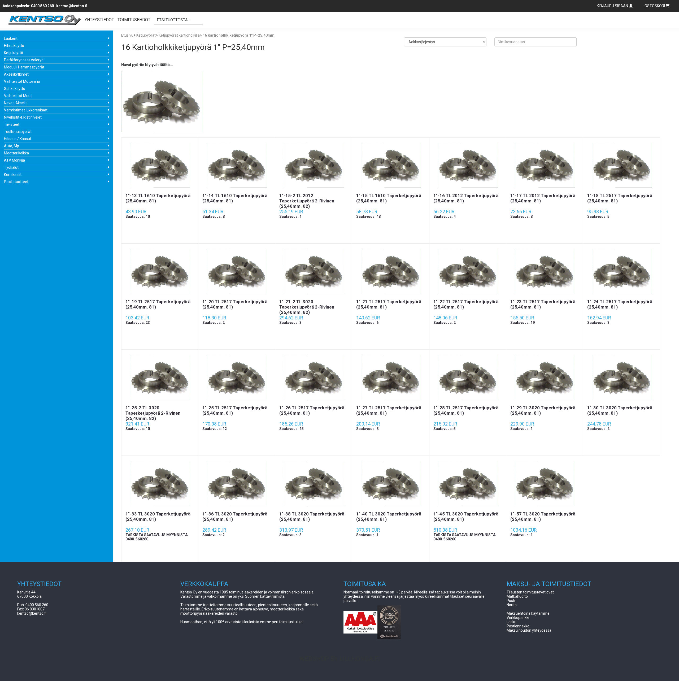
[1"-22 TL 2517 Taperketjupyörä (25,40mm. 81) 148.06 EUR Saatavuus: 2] (467, 271)
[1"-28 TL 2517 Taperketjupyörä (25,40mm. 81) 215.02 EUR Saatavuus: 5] (467, 377)
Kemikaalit (12, 174)
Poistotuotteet (16, 182)
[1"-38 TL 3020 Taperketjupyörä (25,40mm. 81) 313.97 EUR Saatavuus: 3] (313, 484)
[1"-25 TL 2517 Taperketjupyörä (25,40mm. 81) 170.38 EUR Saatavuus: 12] (236, 377)
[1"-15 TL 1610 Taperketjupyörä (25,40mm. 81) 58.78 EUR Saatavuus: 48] (390, 165)
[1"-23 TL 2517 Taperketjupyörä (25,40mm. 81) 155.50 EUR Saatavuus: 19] (544, 271)
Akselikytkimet (16, 74)
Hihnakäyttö (14, 46)
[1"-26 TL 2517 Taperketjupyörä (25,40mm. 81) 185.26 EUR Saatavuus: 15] (313, 377)
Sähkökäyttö (14, 88)
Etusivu (127, 35)
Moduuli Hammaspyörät (24, 67)
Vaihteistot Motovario (22, 81)
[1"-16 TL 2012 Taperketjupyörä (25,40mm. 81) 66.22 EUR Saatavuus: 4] (467, 165)
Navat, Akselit (15, 103)
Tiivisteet (11, 124)
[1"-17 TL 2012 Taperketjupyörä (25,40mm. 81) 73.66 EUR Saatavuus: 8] (544, 165)
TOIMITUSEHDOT (133, 19)
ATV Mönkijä (14, 160)
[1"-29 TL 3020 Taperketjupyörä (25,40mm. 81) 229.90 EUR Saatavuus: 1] (544, 377)
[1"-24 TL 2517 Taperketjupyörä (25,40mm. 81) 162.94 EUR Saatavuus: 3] (621, 271)
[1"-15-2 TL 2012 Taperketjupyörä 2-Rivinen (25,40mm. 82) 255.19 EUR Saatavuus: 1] (313, 165)
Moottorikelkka (16, 153)
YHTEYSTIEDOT (99, 19)
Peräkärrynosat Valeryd (23, 60)
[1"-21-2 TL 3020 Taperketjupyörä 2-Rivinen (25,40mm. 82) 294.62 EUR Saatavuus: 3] (313, 271)
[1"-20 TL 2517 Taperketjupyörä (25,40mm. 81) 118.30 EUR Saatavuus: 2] (236, 271)
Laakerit (11, 38)
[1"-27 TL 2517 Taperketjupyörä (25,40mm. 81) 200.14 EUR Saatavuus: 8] (390, 377)
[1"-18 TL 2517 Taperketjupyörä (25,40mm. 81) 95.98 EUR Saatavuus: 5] (621, 165)
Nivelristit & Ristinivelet (23, 117)
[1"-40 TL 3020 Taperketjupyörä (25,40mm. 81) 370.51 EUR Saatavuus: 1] (390, 484)
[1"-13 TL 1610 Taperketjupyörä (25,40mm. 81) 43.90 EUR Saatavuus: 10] (159, 165)
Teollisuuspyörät (18, 131)
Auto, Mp (11, 146)
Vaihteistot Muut (18, 96)
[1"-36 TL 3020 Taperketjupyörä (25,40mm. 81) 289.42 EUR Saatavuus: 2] (236, 484)
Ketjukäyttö (13, 53)
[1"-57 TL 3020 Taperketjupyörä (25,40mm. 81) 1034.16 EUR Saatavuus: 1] (544, 484)
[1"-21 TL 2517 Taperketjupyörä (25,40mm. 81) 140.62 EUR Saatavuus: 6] (390, 271)
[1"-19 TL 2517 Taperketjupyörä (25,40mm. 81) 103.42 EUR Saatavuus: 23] (159, 271)
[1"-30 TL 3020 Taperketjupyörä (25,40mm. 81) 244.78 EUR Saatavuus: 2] (621, 377)
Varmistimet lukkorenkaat (25, 110)
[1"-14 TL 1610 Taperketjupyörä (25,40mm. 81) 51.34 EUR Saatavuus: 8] (236, 165)
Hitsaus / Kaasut (17, 139)
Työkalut (11, 167)
